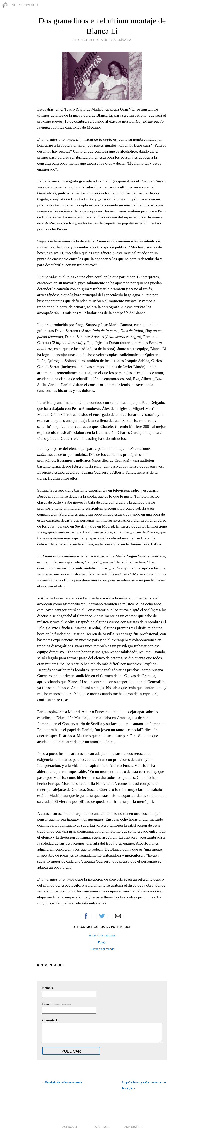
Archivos (102, 1126)
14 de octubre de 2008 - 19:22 (95, 39)
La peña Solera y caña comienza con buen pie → (144, 1085)
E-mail (57, 1004)
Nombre (47, 988)
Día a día (125, 39)
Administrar (133, 1126)
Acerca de (70, 1126)
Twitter (102, 916)
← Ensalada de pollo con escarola (62, 1082)
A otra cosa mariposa (102, 935)
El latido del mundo (102, 949)
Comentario (50, 1020)
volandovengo (25, 5)
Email (118, 916)
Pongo (102, 942)
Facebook (86, 916)
